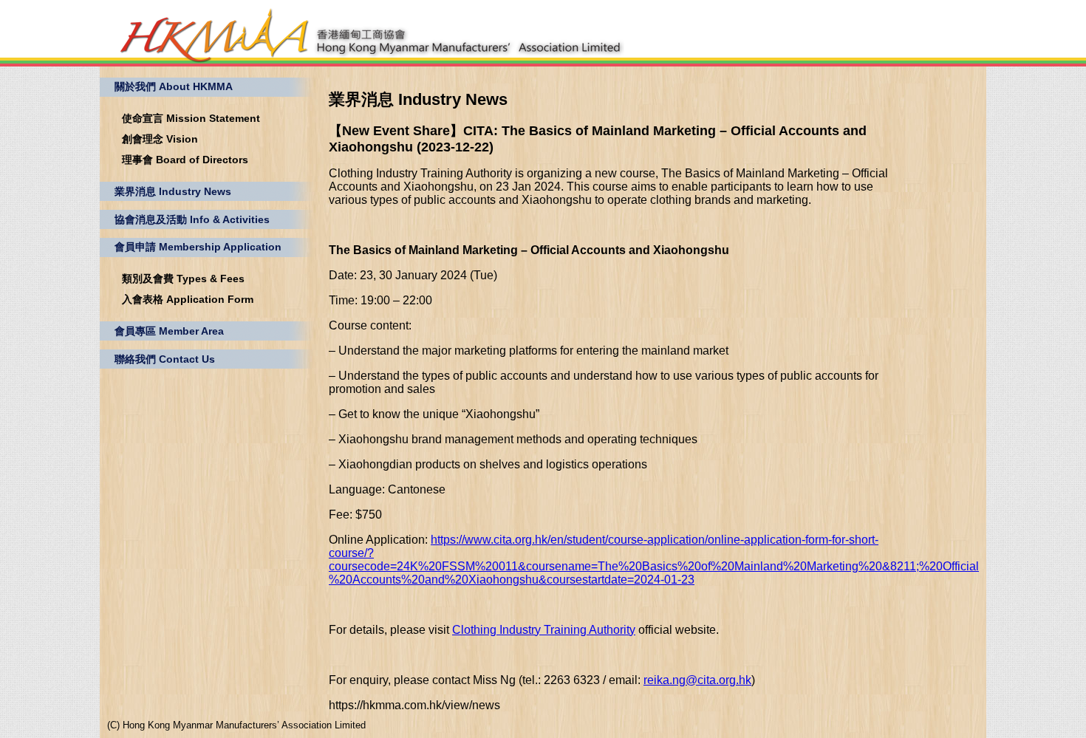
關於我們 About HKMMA (174, 86)
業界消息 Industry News (173, 191)
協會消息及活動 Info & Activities (192, 219)
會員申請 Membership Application (198, 247)
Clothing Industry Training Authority (543, 629)
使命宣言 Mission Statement (191, 118)
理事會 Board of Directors (185, 159)
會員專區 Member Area (169, 331)
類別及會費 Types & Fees (183, 278)
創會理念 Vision (160, 139)
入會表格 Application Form (187, 299)
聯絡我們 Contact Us (165, 359)
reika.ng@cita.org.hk (697, 680)
